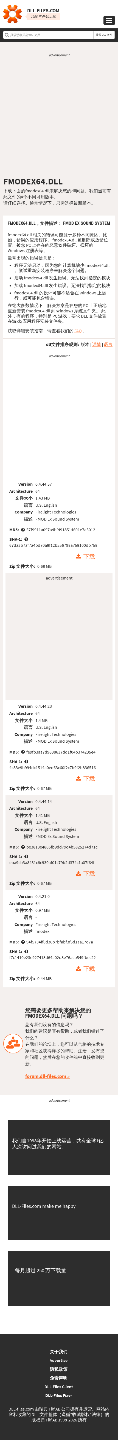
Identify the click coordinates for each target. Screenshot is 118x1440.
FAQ (78, 330)
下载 (89, 556)
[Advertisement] (59, 116)
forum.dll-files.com (45, 1076)
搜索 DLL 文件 (104, 35)
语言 (108, 344)
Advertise (59, 1360)
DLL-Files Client (58, 1386)
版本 (85, 344)
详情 (96, 344)
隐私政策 (59, 1369)
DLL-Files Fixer (58, 1395)
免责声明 (59, 1378)
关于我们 (59, 1351)
